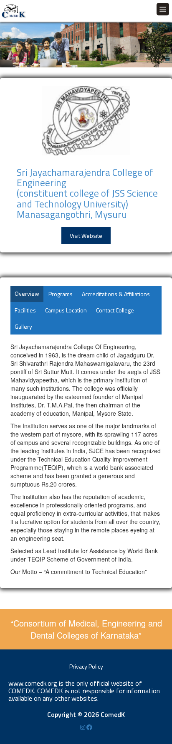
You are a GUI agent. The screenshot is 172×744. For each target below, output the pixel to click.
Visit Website (86, 235)
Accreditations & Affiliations (116, 294)
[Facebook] (89, 727)
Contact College (115, 310)
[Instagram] (83, 727)
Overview (27, 293)
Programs (60, 294)
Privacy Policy (86, 666)
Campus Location (66, 310)
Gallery (23, 326)
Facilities (25, 310)
